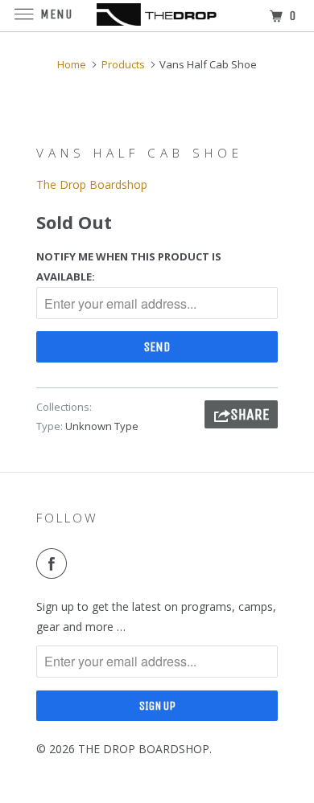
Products (123, 64)
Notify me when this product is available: (128, 266)
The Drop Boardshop (91, 184)
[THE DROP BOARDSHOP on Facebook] (54, 563)
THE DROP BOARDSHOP (143, 748)
